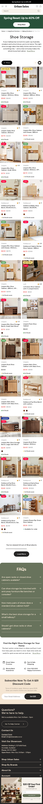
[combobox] (21, 11)
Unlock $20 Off (31, 795)
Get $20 (33, 696)
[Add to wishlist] (19, 69)
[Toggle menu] (3, 6)
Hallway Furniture (27, 31)
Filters (8, 63)
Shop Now (21, 24)
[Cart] (39, 6)
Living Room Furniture (13, 31)
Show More (36, 653)
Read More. (31, 51)
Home (3, 31)
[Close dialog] (40, 779)
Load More (21, 554)
